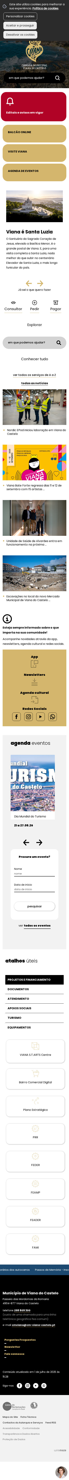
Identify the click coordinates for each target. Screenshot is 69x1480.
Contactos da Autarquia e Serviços (23, 1422)
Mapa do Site (10, 1416)
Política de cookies (45, 8)
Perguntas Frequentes (20, 1340)
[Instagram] (28, 716)
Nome (18, 869)
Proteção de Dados (14, 1439)
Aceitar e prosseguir (20, 25)
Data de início (23, 885)
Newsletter (12, 1347)
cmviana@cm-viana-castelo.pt (33, 1325)
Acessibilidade (34, 1405)
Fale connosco (14, 1354)
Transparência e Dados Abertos (21, 1433)
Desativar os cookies (20, 35)
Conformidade (31, 1428)
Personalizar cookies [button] (20, 16)
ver (35, 926)
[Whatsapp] (52, 716)
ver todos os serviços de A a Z (34, 375)
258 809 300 (22, 1310)
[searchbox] (34, 78)
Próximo (39, 284)
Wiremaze (60, 1450)
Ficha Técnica (28, 1416)
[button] (26, 842)
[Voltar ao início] (34, 53)
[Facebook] (16, 716)
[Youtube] (40, 716)
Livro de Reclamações (14, 1406)
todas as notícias (34, 383)
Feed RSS (50, 1422)
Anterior (31, 284)
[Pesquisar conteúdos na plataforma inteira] (57, 78)
